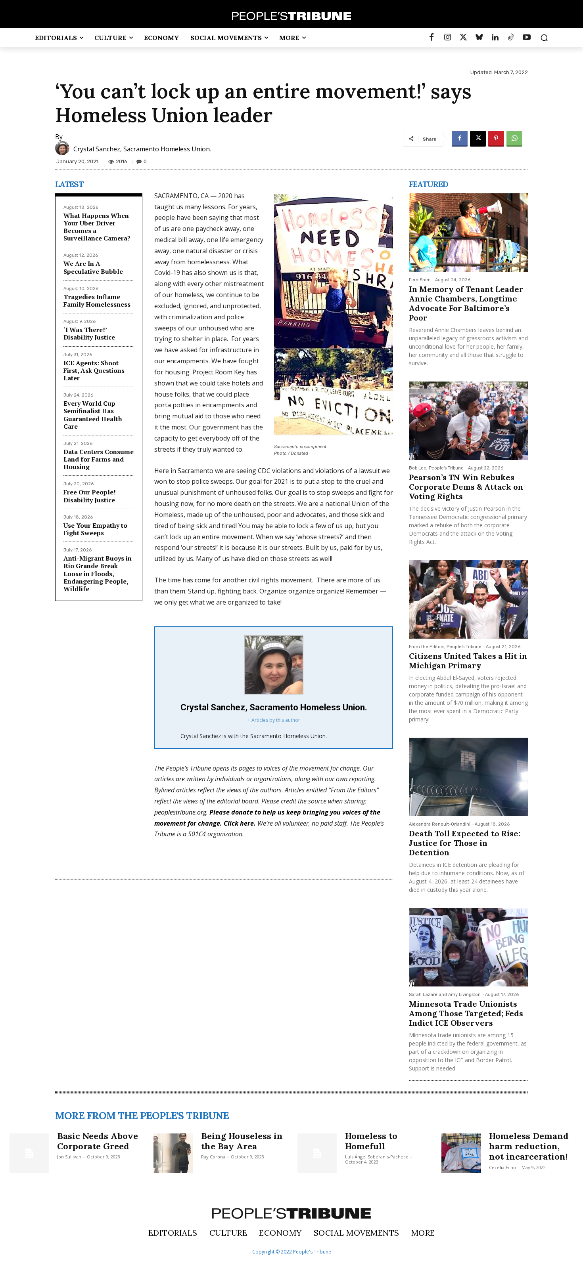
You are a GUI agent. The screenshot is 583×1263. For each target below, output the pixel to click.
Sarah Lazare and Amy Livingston (445, 994)
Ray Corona (213, 1157)
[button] (544, 37)
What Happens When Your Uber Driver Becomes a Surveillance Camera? (96, 227)
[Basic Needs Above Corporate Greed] (29, 1153)
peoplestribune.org (180, 812)
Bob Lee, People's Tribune (436, 468)
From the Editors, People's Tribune (445, 646)
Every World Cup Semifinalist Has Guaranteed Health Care (92, 415)
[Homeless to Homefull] (317, 1153)
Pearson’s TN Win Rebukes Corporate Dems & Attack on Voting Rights (466, 486)
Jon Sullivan (69, 1157)
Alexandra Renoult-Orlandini (439, 824)
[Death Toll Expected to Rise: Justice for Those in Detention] (468, 777)
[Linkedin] (495, 38)
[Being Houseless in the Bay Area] (173, 1153)
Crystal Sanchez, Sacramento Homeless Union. (142, 149)
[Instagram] (447, 38)
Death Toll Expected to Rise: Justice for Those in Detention (464, 842)
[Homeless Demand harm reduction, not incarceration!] (461, 1153)
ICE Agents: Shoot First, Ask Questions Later (94, 370)
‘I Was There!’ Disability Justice (89, 333)
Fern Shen (420, 279)
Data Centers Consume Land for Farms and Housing (98, 459)
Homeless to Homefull (371, 1141)
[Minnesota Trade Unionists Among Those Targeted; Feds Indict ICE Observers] (468, 947)
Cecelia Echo (502, 1167)
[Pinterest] (496, 139)
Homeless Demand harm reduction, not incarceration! (529, 1146)
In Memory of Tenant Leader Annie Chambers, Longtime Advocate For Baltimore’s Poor (466, 303)
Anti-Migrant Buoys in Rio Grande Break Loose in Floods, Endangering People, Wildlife (97, 573)
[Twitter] (463, 38)
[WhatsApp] (514, 139)
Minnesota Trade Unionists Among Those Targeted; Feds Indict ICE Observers (466, 1013)
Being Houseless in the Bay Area (242, 1141)
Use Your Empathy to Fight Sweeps (95, 529)
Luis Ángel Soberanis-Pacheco (376, 1157)
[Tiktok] (511, 38)
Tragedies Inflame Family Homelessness (96, 300)
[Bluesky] (479, 38)
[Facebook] (431, 38)
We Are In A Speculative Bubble (93, 267)
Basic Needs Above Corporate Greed (97, 1141)
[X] (478, 139)
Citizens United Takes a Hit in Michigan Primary (468, 660)
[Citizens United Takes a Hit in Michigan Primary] (468, 599)
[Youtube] (527, 38)
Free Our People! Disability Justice (89, 496)
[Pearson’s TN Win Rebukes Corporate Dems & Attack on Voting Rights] (468, 421)
